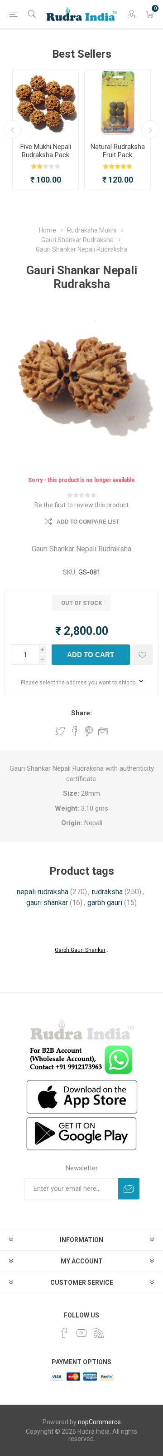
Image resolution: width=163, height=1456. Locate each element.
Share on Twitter (60, 731)
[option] (46, 129)
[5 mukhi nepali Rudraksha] (45, 103)
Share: (81, 713)
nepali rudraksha (42, 891)
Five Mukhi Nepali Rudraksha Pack (45, 151)
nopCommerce (99, 1422)
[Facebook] (64, 1333)
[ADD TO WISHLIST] (142, 654)
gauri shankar (47, 902)
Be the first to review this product (81, 505)
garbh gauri (104, 902)
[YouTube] (81, 1333)
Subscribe (128, 1188)
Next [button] (150, 129)
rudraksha (107, 891)
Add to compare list (88, 522)
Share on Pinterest (89, 731)
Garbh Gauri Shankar (80, 950)
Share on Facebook (75, 731)
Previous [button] (13, 129)
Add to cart (90, 655)
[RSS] (98, 1333)
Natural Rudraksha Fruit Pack (118, 151)
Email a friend (103, 731)
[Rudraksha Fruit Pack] (117, 103)
